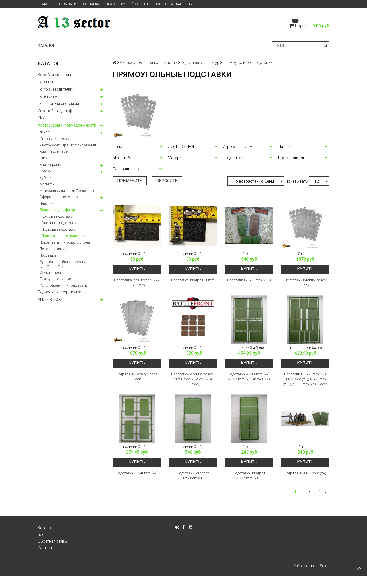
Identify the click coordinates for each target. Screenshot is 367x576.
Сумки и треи (50, 272)
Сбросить (167, 180)
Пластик (46, 203)
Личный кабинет (134, 4)
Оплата (109, 4)
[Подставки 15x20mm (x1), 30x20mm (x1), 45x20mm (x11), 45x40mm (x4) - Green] (305, 319)
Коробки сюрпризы (56, 74)
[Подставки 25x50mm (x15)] (249, 225)
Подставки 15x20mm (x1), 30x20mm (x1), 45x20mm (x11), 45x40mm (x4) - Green (305, 379)
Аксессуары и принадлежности (67, 125)
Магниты (47, 184)
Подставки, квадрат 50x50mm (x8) (193, 475)
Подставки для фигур (57, 210)
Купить (137, 269)
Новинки (45, 82)
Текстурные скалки (55, 279)
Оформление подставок (60, 197)
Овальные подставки (59, 223)
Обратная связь (178, 4)
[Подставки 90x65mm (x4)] (305, 418)
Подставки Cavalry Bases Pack (136, 376)
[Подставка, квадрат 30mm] (193, 225)
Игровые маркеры (54, 139)
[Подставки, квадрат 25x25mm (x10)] (249, 418)
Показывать (296, 181)
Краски (46, 171)
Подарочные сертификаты (62, 292)
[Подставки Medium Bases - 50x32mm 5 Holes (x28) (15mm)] (193, 319)
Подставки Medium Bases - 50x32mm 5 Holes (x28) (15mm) (193, 379)
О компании (68, 4)
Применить (129, 180)
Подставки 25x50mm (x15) (249, 280)
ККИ (41, 118)
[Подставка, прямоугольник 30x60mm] (137, 225)
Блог (157, 4)
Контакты (46, 548)
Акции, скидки (50, 299)
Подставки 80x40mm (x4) (137, 473)
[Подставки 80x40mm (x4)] (137, 418)
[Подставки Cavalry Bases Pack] (137, 319)
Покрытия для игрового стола (65, 242)
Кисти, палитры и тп (56, 152)
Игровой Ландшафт (56, 110)
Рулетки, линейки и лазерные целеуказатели (63, 264)
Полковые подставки (59, 229)
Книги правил (51, 165)
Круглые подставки (58, 216)
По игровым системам (58, 103)
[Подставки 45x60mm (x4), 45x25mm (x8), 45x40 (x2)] (249, 319)
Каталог (46, 4)
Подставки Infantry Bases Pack (305, 282)
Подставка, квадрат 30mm (193, 280)
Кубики (45, 178)
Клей (44, 158)
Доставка (91, 4)
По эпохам (47, 96)
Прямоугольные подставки (64, 236)
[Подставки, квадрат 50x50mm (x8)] (193, 418)
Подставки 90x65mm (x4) (305, 473)
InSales (322, 565)
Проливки (48, 255)
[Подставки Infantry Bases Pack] (305, 225)
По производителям (56, 89)
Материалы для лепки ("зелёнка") (67, 190)
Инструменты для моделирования (68, 145)
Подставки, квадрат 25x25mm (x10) (249, 475)
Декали (45, 132)
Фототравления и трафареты (64, 285)
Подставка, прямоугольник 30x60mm (136, 282)
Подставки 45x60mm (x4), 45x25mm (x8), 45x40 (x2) (249, 376)
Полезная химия (53, 249)
